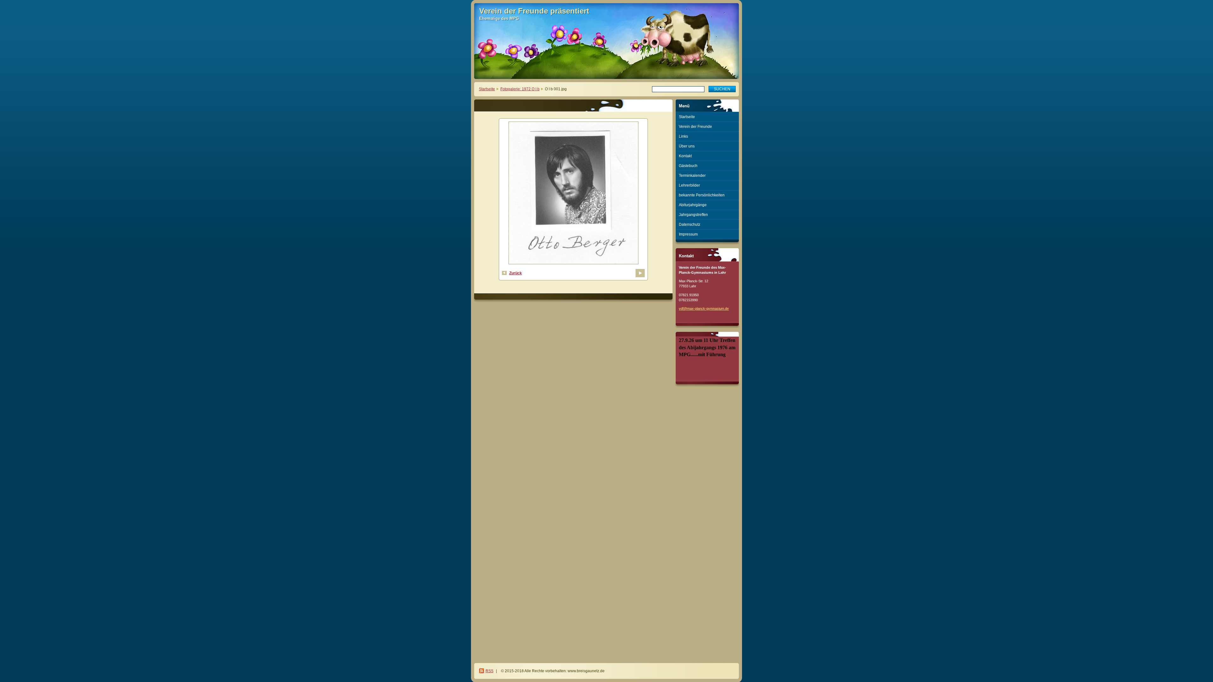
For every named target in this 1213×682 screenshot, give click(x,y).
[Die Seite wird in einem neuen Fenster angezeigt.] (573, 194)
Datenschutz (689, 224)
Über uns (687, 146)
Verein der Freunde (695, 126)
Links (683, 136)
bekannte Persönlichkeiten (702, 195)
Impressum (688, 234)
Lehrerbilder (689, 185)
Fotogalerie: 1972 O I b (520, 89)
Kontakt (685, 156)
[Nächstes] (640, 273)
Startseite (487, 89)
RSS (489, 671)
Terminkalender (692, 175)
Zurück (515, 273)
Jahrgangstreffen (693, 214)
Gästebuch (688, 166)
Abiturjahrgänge (693, 205)
